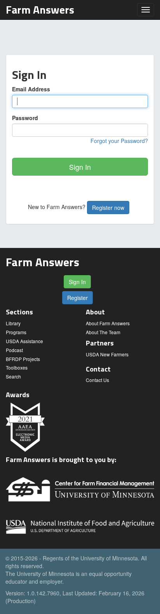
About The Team (103, 332)
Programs (16, 332)
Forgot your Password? (119, 141)
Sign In (80, 167)
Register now (108, 207)
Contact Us (97, 380)
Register (77, 298)
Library (13, 323)
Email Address (31, 89)
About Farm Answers (108, 323)
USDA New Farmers (107, 354)
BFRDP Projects (23, 359)
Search (13, 376)
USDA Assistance (24, 341)
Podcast (14, 350)
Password (25, 118)
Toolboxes (17, 367)
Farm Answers (40, 9)
